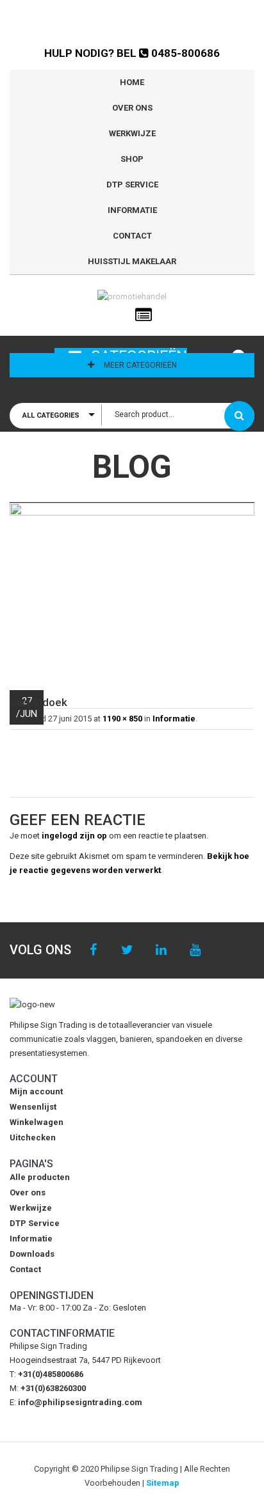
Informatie (132, 210)
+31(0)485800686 (50, 1374)
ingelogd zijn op (74, 835)
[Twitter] (127, 950)
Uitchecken (33, 1137)
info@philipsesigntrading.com (80, 1402)
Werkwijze (132, 133)
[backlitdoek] (132, 590)
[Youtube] (195, 950)
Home (132, 82)
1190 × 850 (122, 718)
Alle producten (40, 1177)
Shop (132, 159)
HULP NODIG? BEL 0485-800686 (132, 53)
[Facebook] (93, 950)
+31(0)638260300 (53, 1388)
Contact (132, 235)
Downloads (32, 1254)
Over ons (132, 108)
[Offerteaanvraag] (143, 315)
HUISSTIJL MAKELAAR (132, 261)
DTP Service (132, 184)
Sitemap (162, 1483)
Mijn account (36, 1091)
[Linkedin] (161, 950)
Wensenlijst (33, 1107)
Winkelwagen (36, 1122)
